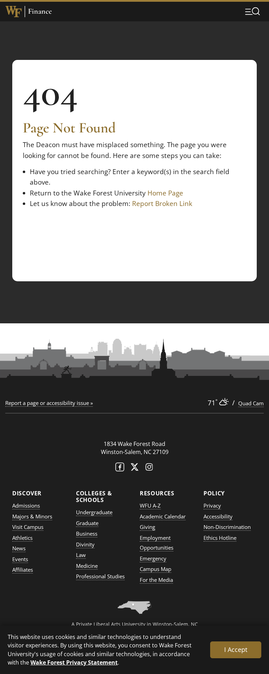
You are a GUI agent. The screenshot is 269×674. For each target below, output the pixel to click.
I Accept (235, 649)
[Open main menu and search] (252, 11)
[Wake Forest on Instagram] (149, 468)
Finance (40, 11)
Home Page (165, 193)
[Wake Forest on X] (134, 468)
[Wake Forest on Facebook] (120, 468)
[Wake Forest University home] (14, 11)
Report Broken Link (162, 203)
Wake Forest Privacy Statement (74, 662)
